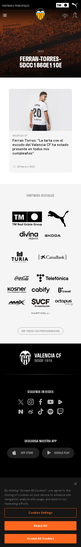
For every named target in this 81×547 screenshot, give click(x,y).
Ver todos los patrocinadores (40, 331)
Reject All (40, 526)
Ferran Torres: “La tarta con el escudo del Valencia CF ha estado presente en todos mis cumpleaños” (40, 147)
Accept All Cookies (40, 538)
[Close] (76, 484)
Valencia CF (19, 135)
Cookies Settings (40, 513)
